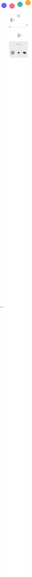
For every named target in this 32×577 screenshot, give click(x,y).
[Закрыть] (27, 25)
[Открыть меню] (18, 16)
